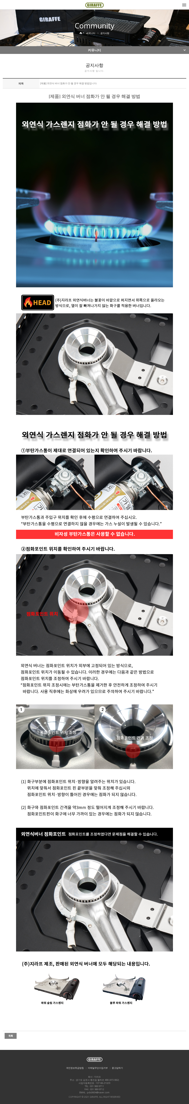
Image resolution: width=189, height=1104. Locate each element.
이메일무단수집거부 (98, 1067)
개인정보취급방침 (75, 1067)
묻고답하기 (117, 1067)
